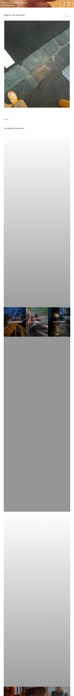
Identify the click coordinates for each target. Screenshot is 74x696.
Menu (69, 4)
